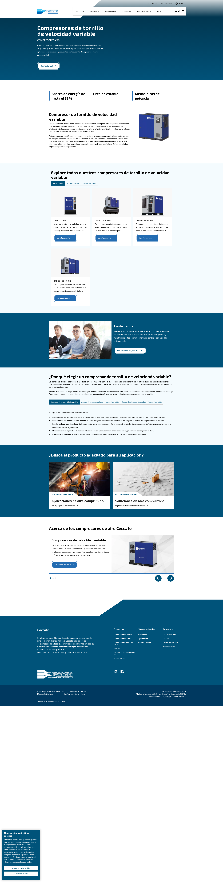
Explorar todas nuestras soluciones (130, 506)
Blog (159, 11)
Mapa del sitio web (45, 694)
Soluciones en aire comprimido (139, 501)
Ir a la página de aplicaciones (63, 506)
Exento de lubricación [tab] (53, 578)
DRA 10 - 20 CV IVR (103, 220)
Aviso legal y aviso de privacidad (50, 691)
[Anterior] (158, 578)
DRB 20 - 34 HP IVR (144, 220)
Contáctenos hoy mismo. (128, 350)
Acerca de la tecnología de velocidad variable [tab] (100, 402)
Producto (80, 11)
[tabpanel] (111, 246)
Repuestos (94, 11)
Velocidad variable (63, 564)
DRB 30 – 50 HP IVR (62, 281)
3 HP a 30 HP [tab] (58, 183)
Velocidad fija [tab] (55, 578)
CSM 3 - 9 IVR (60, 220)
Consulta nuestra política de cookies (18, 862)
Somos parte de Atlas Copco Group (51, 701)
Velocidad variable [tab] (50, 578)
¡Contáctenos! (47, 66)
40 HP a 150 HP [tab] (73, 183)
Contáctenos (123, 326)
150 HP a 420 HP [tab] (90, 183)
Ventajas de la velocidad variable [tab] (64, 402)
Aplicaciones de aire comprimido (77, 501)
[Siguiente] (170, 578)
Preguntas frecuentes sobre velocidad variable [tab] (142, 402)
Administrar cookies (78, 691)
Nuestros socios (144, 11)
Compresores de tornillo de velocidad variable (70, 30)
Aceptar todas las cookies (21, 868)
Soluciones (126, 11)
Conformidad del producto (74, 694)
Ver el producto (63, 238)
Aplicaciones (110, 11)
